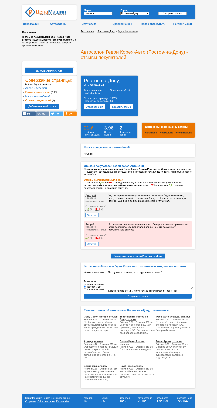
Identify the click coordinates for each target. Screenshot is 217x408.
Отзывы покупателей (38, 100)
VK (42, 113)
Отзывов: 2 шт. (94, 106)
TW (56, 113)
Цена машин (31, 23)
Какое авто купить (153, 23)
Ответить (92, 215)
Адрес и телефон (36, 88)
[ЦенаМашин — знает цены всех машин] (45, 16)
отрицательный (95, 284)
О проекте (30, 401)
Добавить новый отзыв (42, 106)
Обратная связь (46, 401)
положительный (95, 289)
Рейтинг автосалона (37, 92)
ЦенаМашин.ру (33, 398)
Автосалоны (58, 23)
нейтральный (94, 286)
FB (27, 113)
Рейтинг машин (183, 23)
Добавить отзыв (121, 106)
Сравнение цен (122, 23)
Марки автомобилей (38, 96)
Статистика (89, 23)
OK (69, 113)
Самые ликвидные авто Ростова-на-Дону (138, 256)
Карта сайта (62, 401)
